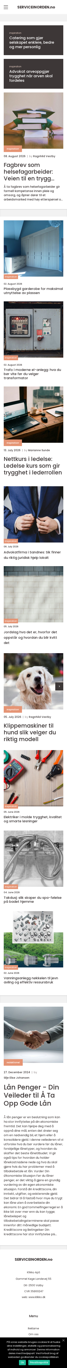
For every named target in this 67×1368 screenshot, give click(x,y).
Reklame (33, 1328)
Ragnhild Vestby (44, 156)
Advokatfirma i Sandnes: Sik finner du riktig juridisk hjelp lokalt (32, 555)
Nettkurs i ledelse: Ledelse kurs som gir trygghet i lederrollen (33, 466)
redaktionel (13, 1062)
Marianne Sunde (39, 450)
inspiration (15, 33)
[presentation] (59, 686)
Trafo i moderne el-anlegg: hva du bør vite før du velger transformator (32, 374)
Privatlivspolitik (39, 1362)
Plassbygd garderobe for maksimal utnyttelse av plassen (33, 291)
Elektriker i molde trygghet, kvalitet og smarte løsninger (33, 819)
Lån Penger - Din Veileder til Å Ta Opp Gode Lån (31, 1095)
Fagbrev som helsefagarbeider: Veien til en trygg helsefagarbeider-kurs (29, 172)
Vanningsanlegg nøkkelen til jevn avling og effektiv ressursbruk (31, 980)
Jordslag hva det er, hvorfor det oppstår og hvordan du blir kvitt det (30, 637)
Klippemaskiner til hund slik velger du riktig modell (30, 732)
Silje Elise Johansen (16, 1077)
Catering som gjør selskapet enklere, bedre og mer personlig (31, 42)
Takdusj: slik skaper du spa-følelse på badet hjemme (33, 900)
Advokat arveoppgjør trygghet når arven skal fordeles (31, 76)
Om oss (33, 1334)
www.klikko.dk (36, 1297)
